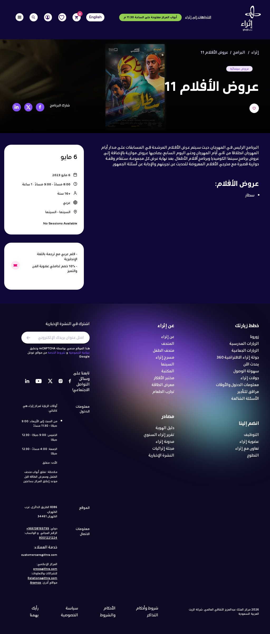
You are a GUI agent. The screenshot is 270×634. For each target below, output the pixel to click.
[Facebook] (70, 381)
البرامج (239, 52)
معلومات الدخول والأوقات (237, 385)
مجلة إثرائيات (163, 448)
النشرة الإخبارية (161, 455)
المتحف (167, 344)
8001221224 (48, 538)
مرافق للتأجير (248, 392)
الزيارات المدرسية (244, 344)
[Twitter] (50, 381)
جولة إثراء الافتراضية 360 (238, 357)
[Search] (34, 17)
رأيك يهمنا (34, 612)
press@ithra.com (45, 569)
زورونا (254, 337)
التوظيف (251, 435)
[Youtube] (39, 381)
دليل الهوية (165, 428)
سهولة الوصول (246, 371)
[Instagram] (61, 381)
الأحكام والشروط (107, 612)
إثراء (255, 52)
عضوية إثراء (249, 442)
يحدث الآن (251, 364)
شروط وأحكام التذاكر (147, 612)
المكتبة (167, 371)
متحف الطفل (163, 350)
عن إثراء (167, 337)
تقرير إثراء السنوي (159, 435)
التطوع (253, 455)
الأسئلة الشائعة (245, 399)
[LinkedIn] (27, 381)
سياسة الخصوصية (79, 353)
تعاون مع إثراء (247, 448)
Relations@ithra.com (42, 578)
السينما (167, 364)
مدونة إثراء (165, 442)
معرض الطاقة (163, 385)
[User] (48, 17)
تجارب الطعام (163, 392)
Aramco (35, 582)
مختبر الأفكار (164, 378)
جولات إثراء (249, 378)
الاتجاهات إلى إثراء (198, 17)
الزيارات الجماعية (245, 350)
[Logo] (249, 20)
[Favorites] (62, 17)
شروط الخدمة (56, 353)
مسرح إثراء (165, 357)
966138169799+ (37, 528)
